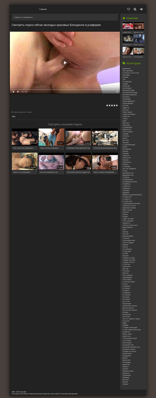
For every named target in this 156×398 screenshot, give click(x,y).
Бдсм (124, 121)
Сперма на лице (129, 258)
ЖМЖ (125, 323)
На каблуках (127, 249)
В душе (125, 84)
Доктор (125, 269)
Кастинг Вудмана (129, 168)
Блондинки (127, 356)
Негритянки (127, 353)
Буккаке (126, 255)
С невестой (127, 197)
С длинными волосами (131, 203)
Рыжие (125, 382)
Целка (125, 138)
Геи (124, 79)
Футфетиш (127, 314)
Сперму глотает (129, 262)
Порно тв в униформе (21, 172)
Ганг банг (126, 316)
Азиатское (127, 336)
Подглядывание (129, 101)
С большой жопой (130, 338)
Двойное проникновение (132, 195)
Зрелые (125, 151)
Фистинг (126, 140)
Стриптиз (126, 116)
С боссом (126, 264)
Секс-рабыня (127, 275)
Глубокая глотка (129, 205)
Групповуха (127, 88)
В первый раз (128, 179)
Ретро (125, 171)
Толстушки (127, 340)
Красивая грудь (129, 90)
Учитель (126, 136)
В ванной (126, 86)
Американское (128, 175)
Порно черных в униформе (103, 172)
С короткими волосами (132, 329)
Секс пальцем (128, 221)
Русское (126, 110)
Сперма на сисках (129, 351)
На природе (127, 81)
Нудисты (126, 108)
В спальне (126, 295)
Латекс (125, 247)
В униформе (127, 127)
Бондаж (126, 312)
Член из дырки (128, 242)
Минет (125, 358)
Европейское (128, 227)
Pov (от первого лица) (131, 319)
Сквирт (125, 216)
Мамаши (126, 377)
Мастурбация (128, 71)
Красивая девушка (130, 94)
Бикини (125, 245)
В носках (126, 321)
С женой (126, 238)
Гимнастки (127, 158)
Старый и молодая (130, 327)
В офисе (126, 290)
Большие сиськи (129, 349)
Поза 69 (126, 212)
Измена (125, 164)
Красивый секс (128, 173)
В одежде (126, 166)
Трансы (125, 384)
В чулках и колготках (131, 73)
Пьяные (125, 77)
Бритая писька (128, 308)
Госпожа (126, 271)
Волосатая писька (130, 310)
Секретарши (127, 112)
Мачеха (125, 273)
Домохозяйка (128, 236)
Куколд (125, 232)
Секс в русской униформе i (23, 148)
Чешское (126, 155)
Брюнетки (126, 360)
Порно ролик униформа (49, 148)
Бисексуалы (127, 343)
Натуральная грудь (130, 92)
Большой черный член (131, 347)
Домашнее (127, 68)
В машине (126, 286)
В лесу (125, 284)
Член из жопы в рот (130, 225)
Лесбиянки (127, 375)
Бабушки (126, 190)
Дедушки (126, 192)
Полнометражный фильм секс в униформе (105, 148)
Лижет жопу (127, 210)
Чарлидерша (127, 277)
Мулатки (126, 373)
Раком (125, 214)
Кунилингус (127, 162)
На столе (126, 301)
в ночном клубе (129, 282)
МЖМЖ (125, 325)
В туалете (126, 199)
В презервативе (129, 240)
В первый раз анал (130, 182)
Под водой (127, 303)
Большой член (128, 345)
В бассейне (127, 279)
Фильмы (126, 142)
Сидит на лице (128, 218)
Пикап (125, 147)
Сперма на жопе (129, 260)
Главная (42, 9)
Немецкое (126, 188)
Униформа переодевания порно (78, 148)
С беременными (129, 145)
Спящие (126, 153)
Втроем (126, 160)
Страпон (126, 177)
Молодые (126, 75)
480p (13, 116)
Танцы (125, 118)
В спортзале (127, 201)
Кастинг (126, 105)
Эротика (126, 123)
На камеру (127, 362)
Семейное (126, 184)
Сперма (125, 134)
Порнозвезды (128, 103)
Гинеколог (127, 266)
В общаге (126, 288)
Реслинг (126, 234)
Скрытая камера (129, 114)
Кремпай (126, 364)
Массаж (126, 380)
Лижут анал (127, 334)
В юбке (125, 253)
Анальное (126, 332)
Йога (124, 229)
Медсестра (127, 129)
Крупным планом (129, 208)
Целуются (126, 223)
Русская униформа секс (49, 172)
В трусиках (127, 251)
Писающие (127, 99)
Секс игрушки (128, 131)
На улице (126, 97)
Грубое (125, 369)
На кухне (126, 297)
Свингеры (126, 125)
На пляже (126, 299)
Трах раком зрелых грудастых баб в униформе (78, 172)
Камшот (126, 366)
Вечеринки (127, 149)
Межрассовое (128, 371)
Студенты (126, 186)
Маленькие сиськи (130, 306)
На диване (127, 292)
